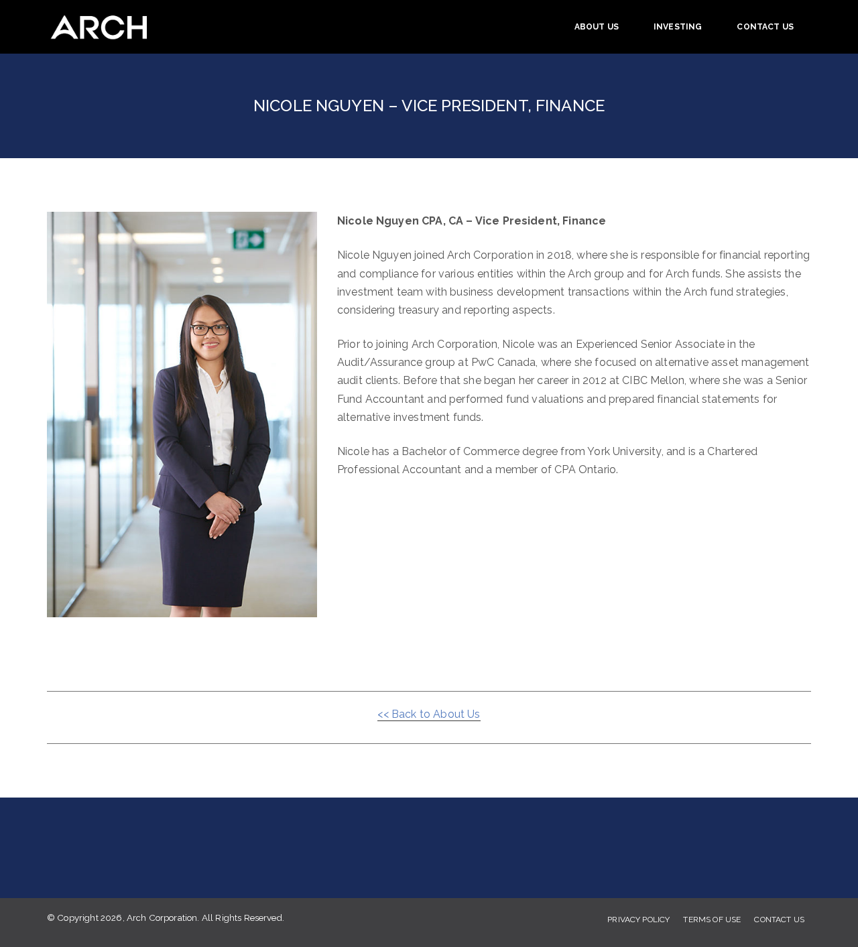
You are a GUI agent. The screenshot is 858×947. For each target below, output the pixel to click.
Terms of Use (712, 919)
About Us (596, 26)
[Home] (103, 27)
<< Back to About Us (428, 714)
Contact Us (765, 26)
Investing (678, 26)
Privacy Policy (638, 919)
